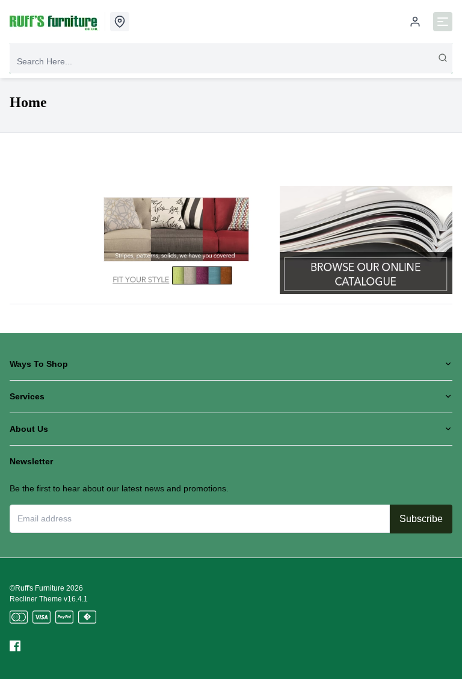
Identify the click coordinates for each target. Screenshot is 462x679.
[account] (415, 22)
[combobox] (231, 61)
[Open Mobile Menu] (442, 21)
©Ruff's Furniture (37, 588)
